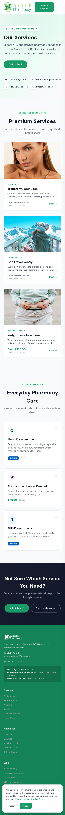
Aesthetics (9, 709)
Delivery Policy (11, 747)
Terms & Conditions (13, 773)
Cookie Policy (10, 777)
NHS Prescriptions (12, 743)
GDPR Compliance (13, 781)
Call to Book (15, 64)
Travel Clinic (9, 718)
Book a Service (44, 7)
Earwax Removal (12, 713)
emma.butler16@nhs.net (19, 656)
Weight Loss (10, 704)
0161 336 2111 (16, 607)
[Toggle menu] (58, 7)
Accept (25, 805)
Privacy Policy (10, 768)
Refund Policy (10, 752)
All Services (9, 696)
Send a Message (45, 608)
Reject (12, 805)
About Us (8, 734)
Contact (8, 738)
